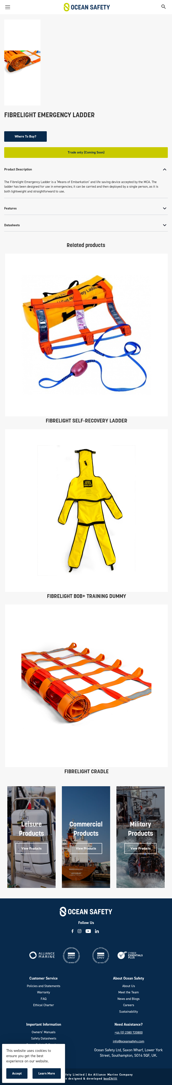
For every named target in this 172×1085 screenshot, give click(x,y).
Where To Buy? (25, 136)
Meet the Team (128, 992)
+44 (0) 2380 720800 (129, 1032)
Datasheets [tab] (12, 225)
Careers (128, 1005)
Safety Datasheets (43, 1038)
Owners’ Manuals (43, 1032)
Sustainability (128, 1011)
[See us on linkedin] (97, 931)
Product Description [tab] (18, 169)
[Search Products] (163, 7)
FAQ (44, 999)
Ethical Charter (43, 1005)
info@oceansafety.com (128, 1041)
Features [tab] (10, 208)
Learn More (47, 1075)
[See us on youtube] (88, 931)
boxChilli (110, 1079)
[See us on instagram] (79, 931)
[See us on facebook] (72, 931)
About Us (128, 986)
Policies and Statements (43, 986)
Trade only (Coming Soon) (86, 152)
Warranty (43, 992)
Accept (19, 1075)
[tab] (86, 180)
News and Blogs (128, 999)
